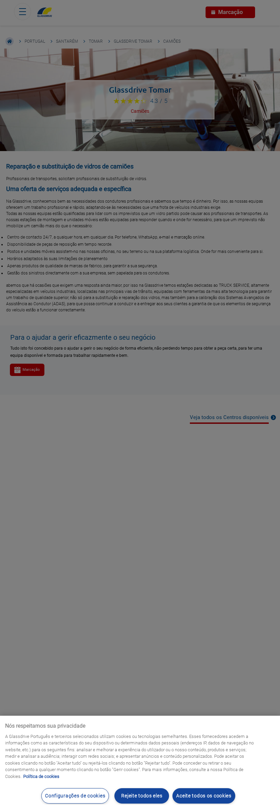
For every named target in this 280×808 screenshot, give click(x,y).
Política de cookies (41, 776)
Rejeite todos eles (141, 796)
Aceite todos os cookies (204, 796)
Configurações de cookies (75, 796)
